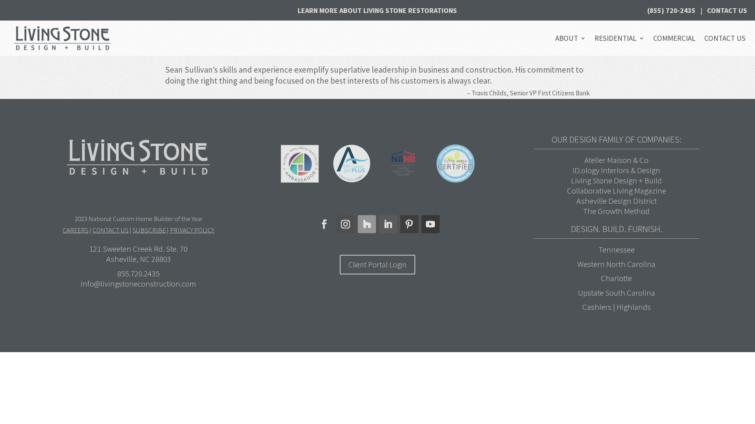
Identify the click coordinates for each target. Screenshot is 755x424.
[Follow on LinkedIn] (388, 224)
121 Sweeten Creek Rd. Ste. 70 (138, 248)
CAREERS (75, 230)
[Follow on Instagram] (346, 224)
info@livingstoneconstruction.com (138, 283)
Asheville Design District (616, 201)
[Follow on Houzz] (367, 224)
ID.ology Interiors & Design (616, 170)
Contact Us (727, 10)
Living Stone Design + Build (616, 180)
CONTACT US (110, 230)
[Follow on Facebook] (324, 224)
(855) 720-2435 (671, 10)
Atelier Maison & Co (616, 160)
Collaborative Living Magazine (616, 190)
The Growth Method (616, 211)
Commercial (674, 38)
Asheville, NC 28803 (138, 259)
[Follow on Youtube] (431, 224)
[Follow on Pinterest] (409, 224)
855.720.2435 (138, 273)
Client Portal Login (377, 264)
